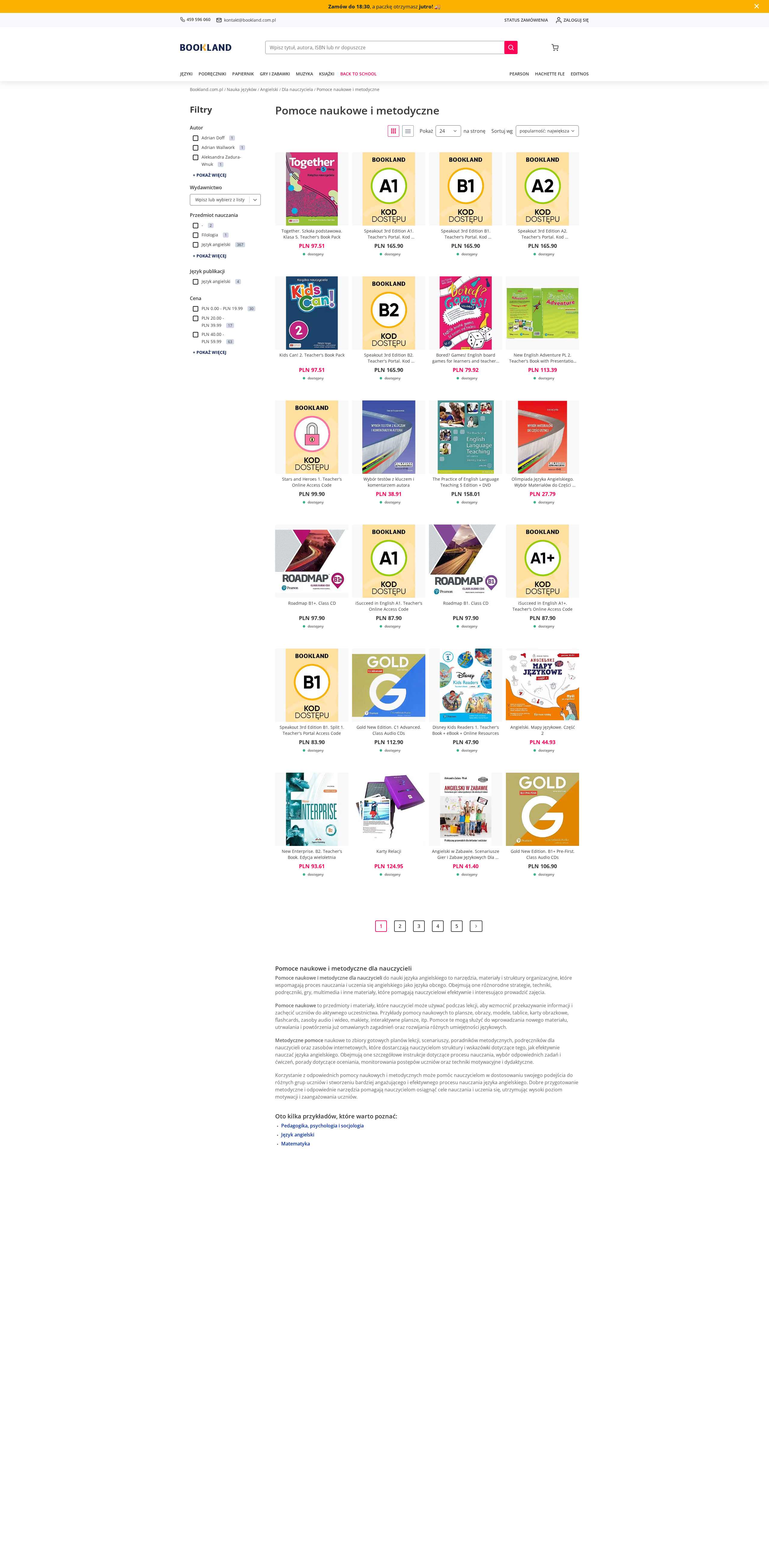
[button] (511, 47)
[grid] (393, 131)
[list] (408, 131)
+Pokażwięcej (209, 175)
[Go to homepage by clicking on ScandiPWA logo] (205, 47)
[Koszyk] (555, 47)
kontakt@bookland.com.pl (250, 20)
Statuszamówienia (526, 20)
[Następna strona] (476, 926)
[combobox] (193, 199)
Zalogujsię (576, 20)
